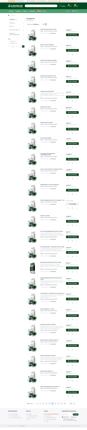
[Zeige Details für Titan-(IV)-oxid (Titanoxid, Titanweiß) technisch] (32, 175)
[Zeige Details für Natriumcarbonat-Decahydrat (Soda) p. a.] (32, 345)
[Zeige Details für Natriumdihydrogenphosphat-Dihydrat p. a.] (32, 392)
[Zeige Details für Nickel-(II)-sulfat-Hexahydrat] (32, 50)
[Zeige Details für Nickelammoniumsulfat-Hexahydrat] (32, 66)
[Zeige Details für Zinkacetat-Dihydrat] (32, 221)
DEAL (38, 10)
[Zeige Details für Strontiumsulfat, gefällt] (32, 143)
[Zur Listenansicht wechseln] (45, 24)
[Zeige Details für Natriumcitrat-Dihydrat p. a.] (32, 377)
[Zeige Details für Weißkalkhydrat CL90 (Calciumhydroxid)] (32, 190)
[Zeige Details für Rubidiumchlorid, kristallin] (32, 128)
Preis (9, 39)
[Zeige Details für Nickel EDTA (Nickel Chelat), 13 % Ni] (32, 35)
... (67, 403)
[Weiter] (74, 403)
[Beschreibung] (77, 38)
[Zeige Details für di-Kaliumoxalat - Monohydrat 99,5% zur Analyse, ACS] (32, 299)
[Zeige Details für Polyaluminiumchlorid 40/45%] (32, 97)
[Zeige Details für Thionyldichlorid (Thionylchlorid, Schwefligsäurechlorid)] (32, 159)
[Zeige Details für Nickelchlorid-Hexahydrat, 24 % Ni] (32, 81)
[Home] (8, 15)
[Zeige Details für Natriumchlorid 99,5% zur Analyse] (32, 361)
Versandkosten (53, 33)
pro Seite (30, 403)
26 (70, 403)
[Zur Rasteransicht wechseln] (43, 24)
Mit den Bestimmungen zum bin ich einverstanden (70, 420)
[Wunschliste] (68, 38)
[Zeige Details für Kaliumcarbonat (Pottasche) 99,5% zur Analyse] (32, 268)
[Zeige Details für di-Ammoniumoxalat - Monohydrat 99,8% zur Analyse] (32, 252)
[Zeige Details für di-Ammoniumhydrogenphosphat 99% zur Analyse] (32, 237)
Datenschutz (65, 420)
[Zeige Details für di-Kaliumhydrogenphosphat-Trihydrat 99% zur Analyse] (32, 283)
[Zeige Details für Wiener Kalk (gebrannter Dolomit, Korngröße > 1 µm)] (32, 206)
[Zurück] (37, 403)
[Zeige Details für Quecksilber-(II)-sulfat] (32, 112)
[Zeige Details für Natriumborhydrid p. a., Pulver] (32, 314)
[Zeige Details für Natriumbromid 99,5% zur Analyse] (32, 330)
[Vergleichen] (72, 38)
